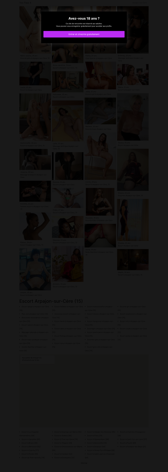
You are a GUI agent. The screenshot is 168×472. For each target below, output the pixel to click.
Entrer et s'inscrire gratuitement (84, 34)
